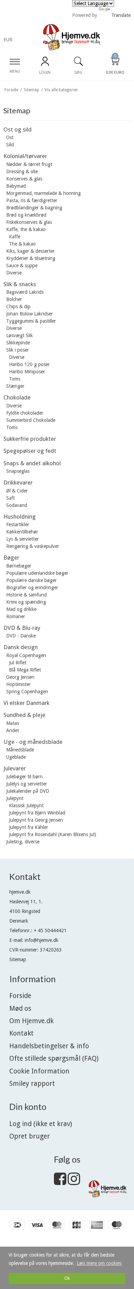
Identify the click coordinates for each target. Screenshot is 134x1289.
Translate (121, 15)
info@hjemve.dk (41, 940)
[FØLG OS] (60, 1182)
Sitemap (17, 959)
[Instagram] (74, 1182)
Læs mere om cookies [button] (99, 1263)
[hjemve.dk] (71, 37)
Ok (67, 1278)
